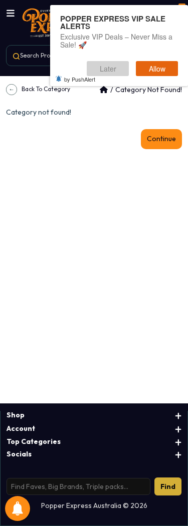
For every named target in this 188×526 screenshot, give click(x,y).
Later (108, 69)
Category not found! (148, 89)
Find (167, 486)
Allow (157, 69)
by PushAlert (79, 79)
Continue (161, 138)
